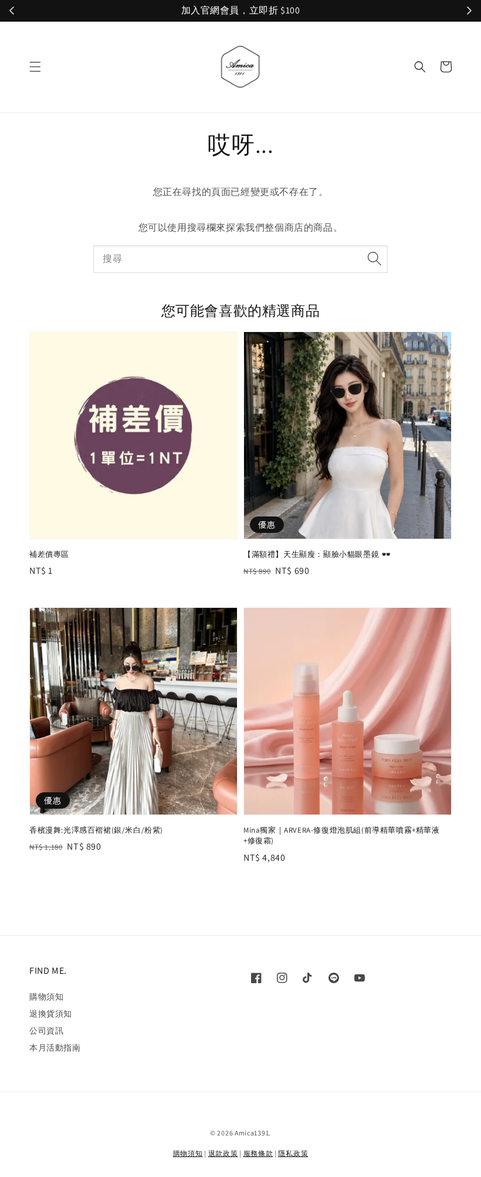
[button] (35, 67)
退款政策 (223, 1153)
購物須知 (46, 996)
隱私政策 (293, 1153)
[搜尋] (374, 259)
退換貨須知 (50, 1013)
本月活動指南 (55, 1047)
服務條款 (258, 1153)
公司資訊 (46, 1030)
